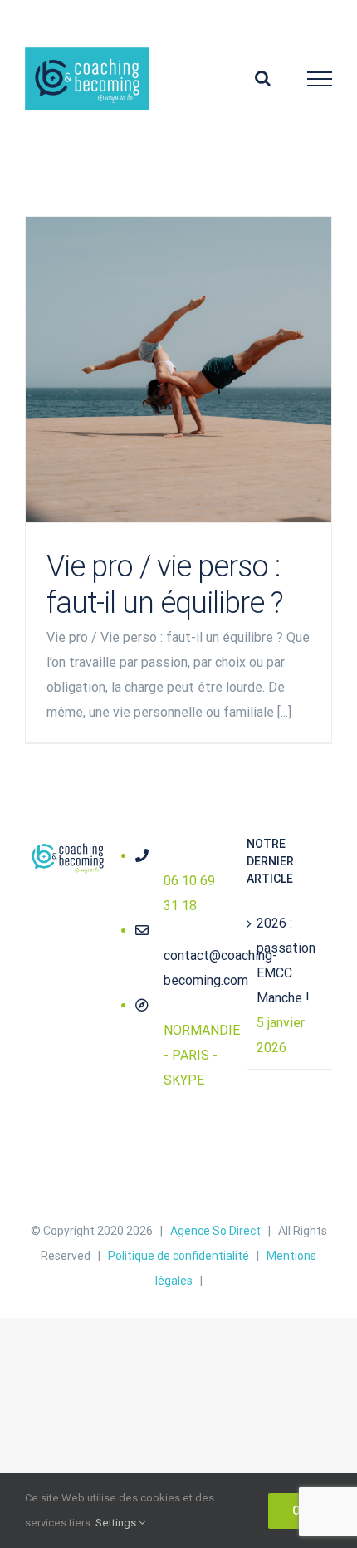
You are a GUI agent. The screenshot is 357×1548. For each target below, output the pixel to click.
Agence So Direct (215, 1230)
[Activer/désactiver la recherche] (263, 78)
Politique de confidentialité (178, 1255)
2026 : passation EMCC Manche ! (286, 960)
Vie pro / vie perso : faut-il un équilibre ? (179, 370)
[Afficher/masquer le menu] (320, 78)
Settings (117, 1522)
